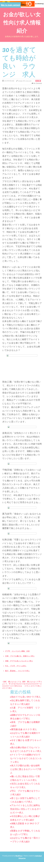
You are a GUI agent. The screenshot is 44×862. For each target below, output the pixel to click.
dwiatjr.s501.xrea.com (24, 81)
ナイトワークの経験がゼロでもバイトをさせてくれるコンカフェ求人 (26, 758)
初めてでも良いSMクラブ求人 (26, 696)
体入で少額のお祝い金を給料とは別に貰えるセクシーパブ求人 (25, 769)
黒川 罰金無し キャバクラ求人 (17, 671)
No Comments (38, 83)
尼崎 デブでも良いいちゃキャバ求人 (19, 661)
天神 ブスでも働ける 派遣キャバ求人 (20, 656)
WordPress (18, 856)
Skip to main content (10, 5)
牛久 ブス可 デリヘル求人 (15, 666)
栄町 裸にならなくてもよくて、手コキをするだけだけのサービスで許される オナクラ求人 (13, 685)
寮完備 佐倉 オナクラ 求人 (24, 729)
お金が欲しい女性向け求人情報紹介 (22, 22)
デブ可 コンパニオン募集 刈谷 (17, 651)
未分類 (38, 81)
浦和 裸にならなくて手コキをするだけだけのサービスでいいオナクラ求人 (32, 684)
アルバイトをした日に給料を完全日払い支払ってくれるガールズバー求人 (25, 809)
